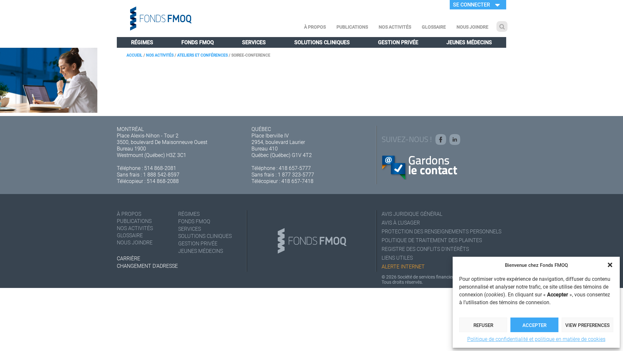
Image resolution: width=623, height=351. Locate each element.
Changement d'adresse (147, 265)
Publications (352, 27)
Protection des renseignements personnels (441, 231)
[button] (610, 265)
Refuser (483, 325)
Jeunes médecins (469, 42)
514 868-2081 (160, 167)
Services (254, 42)
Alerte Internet (403, 266)
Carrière (128, 258)
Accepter (534, 325)
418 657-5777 (295, 167)
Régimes (142, 42)
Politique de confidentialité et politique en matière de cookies (536, 338)
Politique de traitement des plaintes (432, 240)
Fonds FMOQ (197, 42)
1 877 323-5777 (296, 174)
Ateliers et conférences (202, 55)
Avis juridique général (412, 213)
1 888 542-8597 (161, 174)
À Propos (315, 27)
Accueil (134, 55)
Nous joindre (472, 27)
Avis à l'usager (401, 222)
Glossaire (434, 27)
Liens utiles (397, 257)
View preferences (587, 325)
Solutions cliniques (322, 42)
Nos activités (395, 27)
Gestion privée (398, 42)
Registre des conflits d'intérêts (425, 248)
